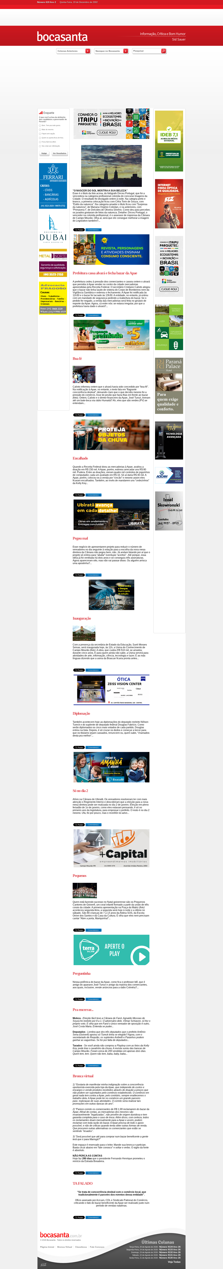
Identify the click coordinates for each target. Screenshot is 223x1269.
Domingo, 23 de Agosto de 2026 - (156, 1252)
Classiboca (81, 1247)
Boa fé (77, 358)
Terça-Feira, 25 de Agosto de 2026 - (155, 1247)
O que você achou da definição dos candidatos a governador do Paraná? (53, 119)
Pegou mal (80, 538)
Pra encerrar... (83, 1009)
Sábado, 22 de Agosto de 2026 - (156, 1255)
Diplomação (81, 713)
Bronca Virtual (64, 1247)
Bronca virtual (83, 1076)
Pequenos (79, 875)
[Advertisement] (111, 85)
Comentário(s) (93, 230)
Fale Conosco (97, 1247)
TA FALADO (82, 1183)
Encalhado (80, 458)
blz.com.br (43, 1265)
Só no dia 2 (80, 790)
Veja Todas (174, 1262)
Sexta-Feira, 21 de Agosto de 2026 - (155, 1258)
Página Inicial (47, 1247)
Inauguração (82, 618)
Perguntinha (81, 973)
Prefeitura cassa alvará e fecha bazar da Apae (105, 273)
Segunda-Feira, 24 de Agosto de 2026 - (153, 1250)
